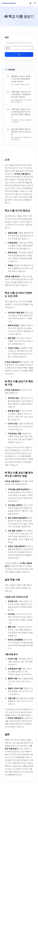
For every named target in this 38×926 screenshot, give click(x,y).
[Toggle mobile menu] (34, 3)
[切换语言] (30, 3)
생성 (19, 54)
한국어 (8, 48)
